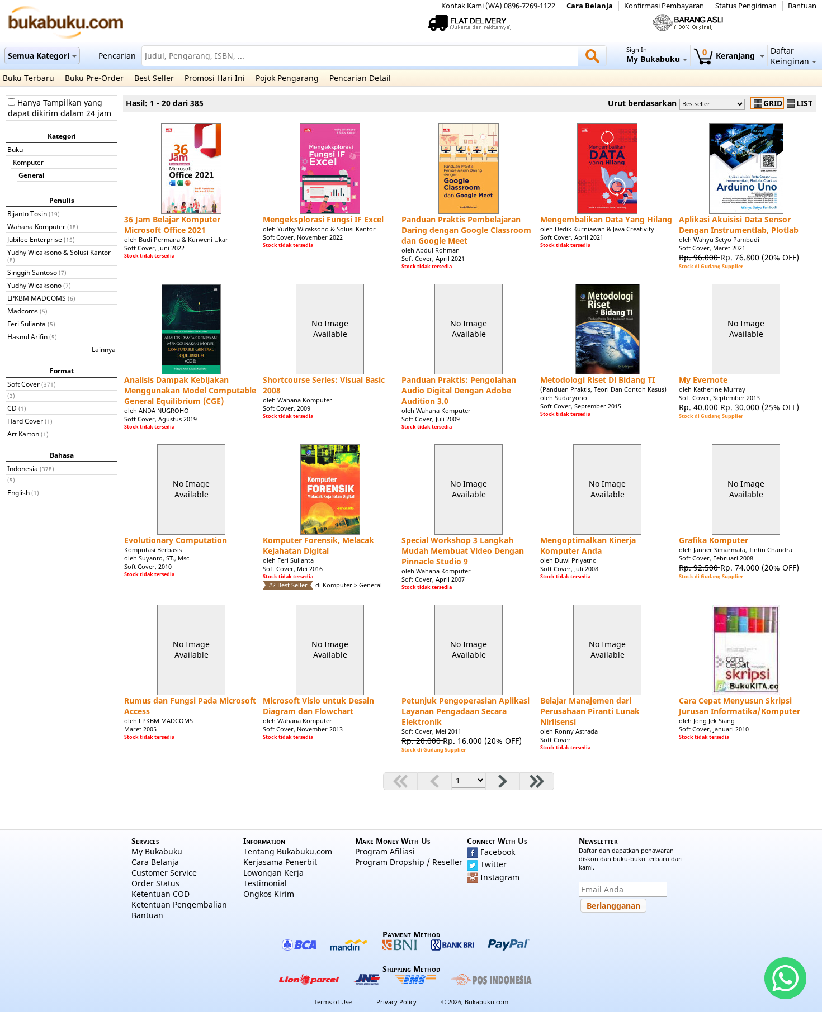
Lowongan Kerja (273, 872)
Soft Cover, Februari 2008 (716, 558)
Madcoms (22, 310)
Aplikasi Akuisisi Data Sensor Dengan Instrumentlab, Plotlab (739, 224)
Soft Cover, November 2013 (303, 729)
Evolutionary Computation (175, 540)
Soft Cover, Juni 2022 (154, 248)
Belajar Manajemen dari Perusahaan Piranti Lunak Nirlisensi (590, 711)
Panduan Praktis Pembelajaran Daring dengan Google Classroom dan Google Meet (466, 230)
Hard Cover (25, 420)
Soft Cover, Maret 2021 (712, 248)
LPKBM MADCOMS (36, 297)
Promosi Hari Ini (215, 78)
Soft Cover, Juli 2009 (430, 419)
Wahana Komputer (36, 226)
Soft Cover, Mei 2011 (431, 731)
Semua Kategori (38, 55)
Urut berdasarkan (642, 103)
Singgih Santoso (32, 272)
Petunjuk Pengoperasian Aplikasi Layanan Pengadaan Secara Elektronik (465, 711)
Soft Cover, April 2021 (433, 258)
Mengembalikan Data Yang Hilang (606, 219)
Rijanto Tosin (27, 213)
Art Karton (23, 433)
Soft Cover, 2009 (286, 408)
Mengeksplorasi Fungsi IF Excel (323, 219)
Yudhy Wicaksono (34, 285)
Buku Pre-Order (94, 78)
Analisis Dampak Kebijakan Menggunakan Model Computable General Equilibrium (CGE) (190, 390)
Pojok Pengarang (287, 78)
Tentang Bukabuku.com (287, 851)
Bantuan (802, 6)
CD (12, 407)
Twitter (493, 864)
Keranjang (729, 55)
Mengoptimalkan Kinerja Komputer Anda (588, 545)
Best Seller (154, 78)
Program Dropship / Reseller (408, 862)
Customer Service (164, 872)
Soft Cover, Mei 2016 (293, 568)
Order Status (155, 883)
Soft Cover (23, 383)
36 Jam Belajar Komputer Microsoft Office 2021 (172, 224)
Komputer (28, 162)
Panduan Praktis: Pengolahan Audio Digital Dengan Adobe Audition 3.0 (458, 390)
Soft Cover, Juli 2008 (569, 568)
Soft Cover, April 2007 (433, 579)
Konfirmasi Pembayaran (664, 6)
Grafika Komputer (713, 540)
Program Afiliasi (385, 851)
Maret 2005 (140, 729)
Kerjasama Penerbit (280, 862)
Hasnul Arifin (27, 336)
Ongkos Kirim (268, 894)
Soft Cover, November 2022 (303, 237)
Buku (15, 149)
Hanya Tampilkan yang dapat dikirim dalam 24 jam (59, 107)
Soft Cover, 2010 (148, 566)
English (18, 492)
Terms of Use (333, 1001)
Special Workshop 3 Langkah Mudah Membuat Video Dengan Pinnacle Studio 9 (462, 551)
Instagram (499, 877)
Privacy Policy (396, 1001)
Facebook (497, 852)
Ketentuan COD (160, 894)
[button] (613, 906)
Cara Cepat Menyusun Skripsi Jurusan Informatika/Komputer (739, 705)
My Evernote (703, 379)
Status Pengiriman (746, 6)
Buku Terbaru (28, 78)
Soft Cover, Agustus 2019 (160, 419)
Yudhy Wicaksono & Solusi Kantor (59, 252)
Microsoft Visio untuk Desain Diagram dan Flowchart (318, 705)
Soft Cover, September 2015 (580, 406)
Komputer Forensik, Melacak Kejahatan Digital (318, 545)
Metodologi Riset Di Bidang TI (597, 379)
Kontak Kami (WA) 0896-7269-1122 (498, 6)
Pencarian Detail (360, 78)
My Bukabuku (156, 851)
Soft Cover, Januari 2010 (714, 729)
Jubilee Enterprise (34, 239)
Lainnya (104, 349)
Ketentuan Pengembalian (179, 904)
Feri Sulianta (26, 323)
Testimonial (265, 883)
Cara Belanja (589, 6)
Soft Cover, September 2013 (719, 397)
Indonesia (22, 468)
